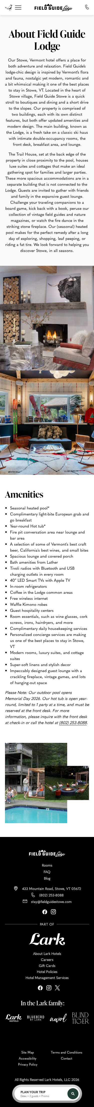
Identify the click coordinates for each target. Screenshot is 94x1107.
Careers (47, 959)
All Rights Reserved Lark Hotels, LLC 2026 (47, 1079)
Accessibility (27, 1058)
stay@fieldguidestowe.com (51, 901)
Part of (47, 924)
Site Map (27, 1052)
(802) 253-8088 (51, 894)
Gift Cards (47, 965)
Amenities (24, 494)
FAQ (47, 871)
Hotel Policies (47, 971)
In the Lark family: (42, 1003)
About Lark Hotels (47, 953)
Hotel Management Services (47, 977)
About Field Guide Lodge (47, 40)
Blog (47, 878)
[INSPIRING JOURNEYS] (10, 7)
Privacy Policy (27, 1064)
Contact (66, 1058)
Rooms (47, 865)
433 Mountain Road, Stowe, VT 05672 (51, 888)
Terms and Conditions (66, 1052)
